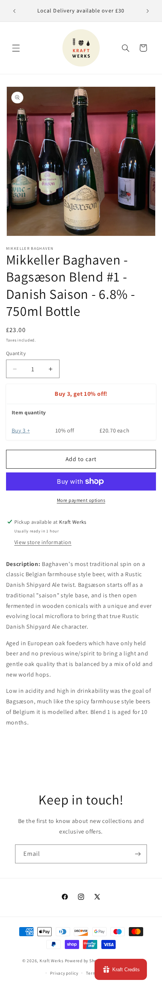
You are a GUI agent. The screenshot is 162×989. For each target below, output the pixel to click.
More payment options (81, 500)
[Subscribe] (138, 853)
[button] (15, 48)
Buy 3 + (21, 430)
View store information (43, 542)
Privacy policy (64, 973)
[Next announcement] (147, 11)
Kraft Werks (52, 960)
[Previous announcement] (14, 11)
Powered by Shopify (84, 960)
